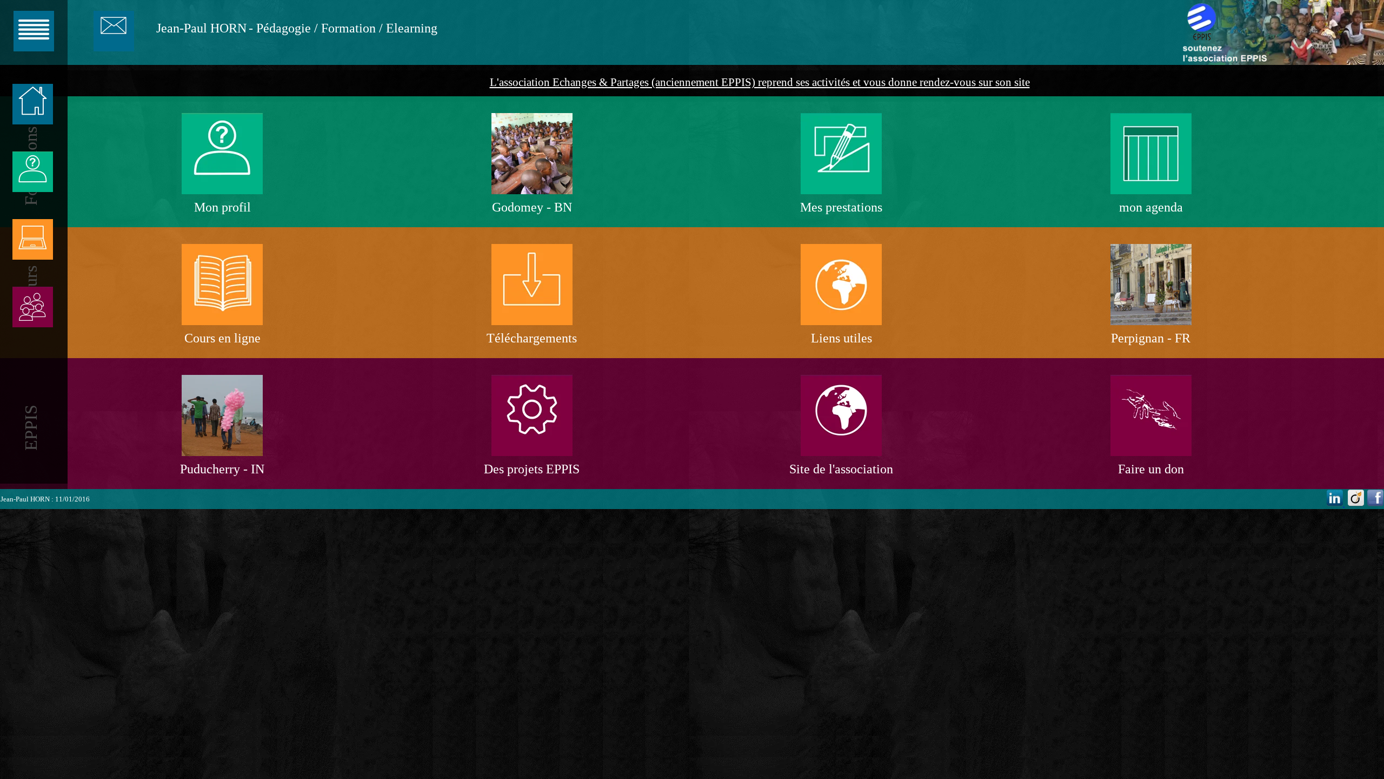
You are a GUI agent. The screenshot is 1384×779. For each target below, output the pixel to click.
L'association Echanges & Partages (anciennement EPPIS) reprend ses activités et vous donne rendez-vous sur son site (760, 82)
